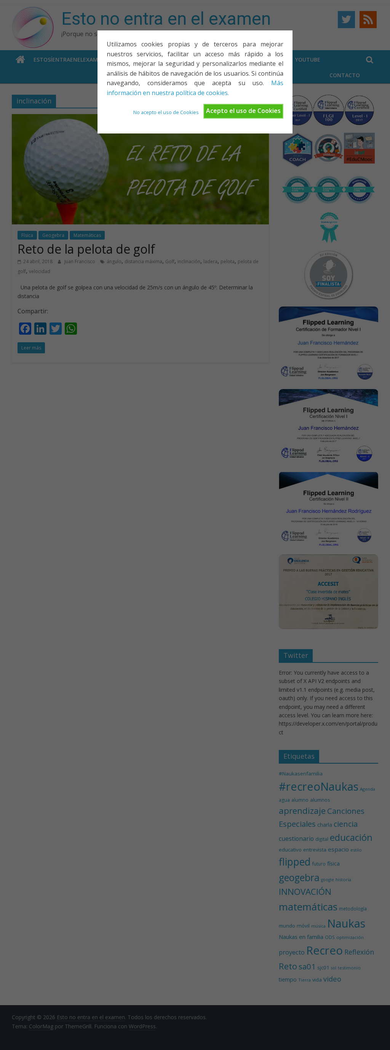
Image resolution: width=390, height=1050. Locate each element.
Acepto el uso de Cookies (243, 110)
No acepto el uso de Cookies (166, 112)
